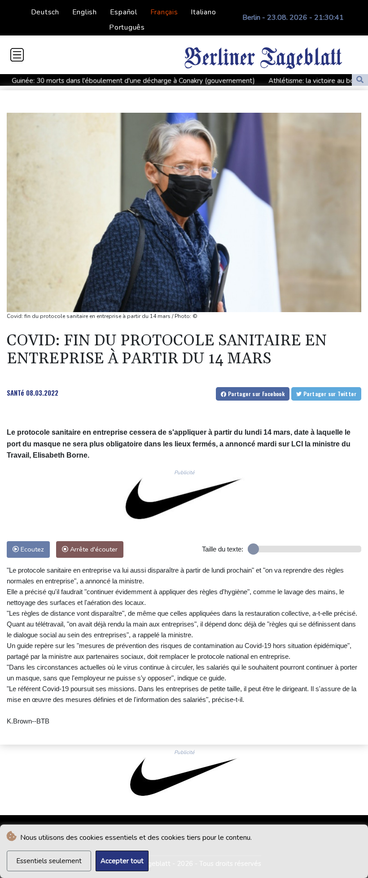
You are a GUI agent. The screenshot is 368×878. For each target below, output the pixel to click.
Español (123, 12)
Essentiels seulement (49, 860)
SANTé (15, 392)
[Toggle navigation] (17, 55)
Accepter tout (122, 860)
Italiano (203, 12)
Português (127, 27)
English (84, 12)
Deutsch (45, 12)
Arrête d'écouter (93, 549)
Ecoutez (31, 549)
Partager (255, 393)
